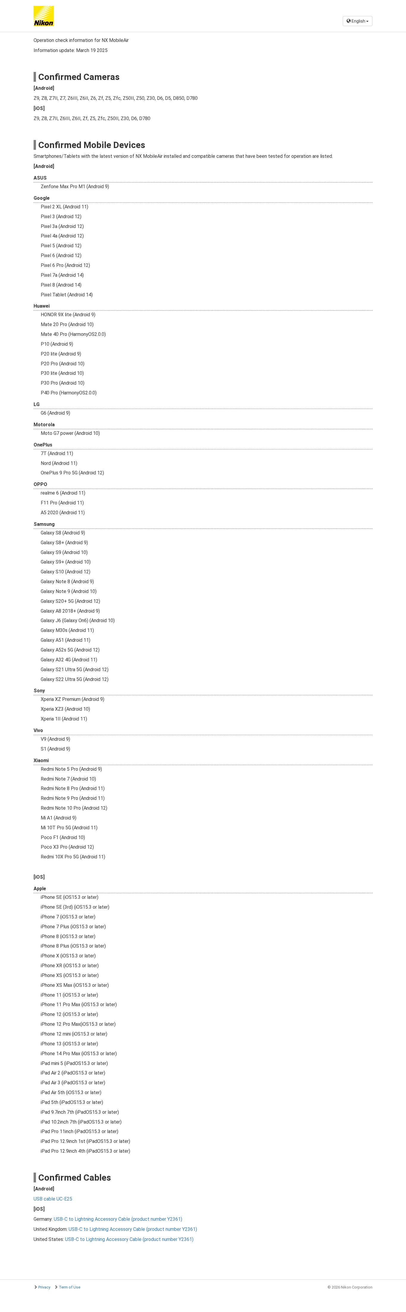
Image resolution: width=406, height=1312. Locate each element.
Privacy (44, 1287)
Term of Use (69, 1287)
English (358, 21)
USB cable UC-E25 (53, 1199)
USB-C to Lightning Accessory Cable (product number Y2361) (118, 1219)
